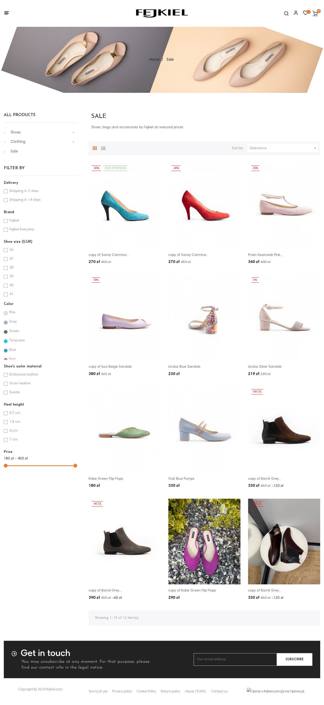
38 (11, 268)
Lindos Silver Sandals (265, 367)
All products (19, 115)
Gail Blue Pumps (181, 479)
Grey (13, 322)
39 (11, 276)
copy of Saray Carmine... (109, 255)
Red (12, 359)
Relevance (284, 148)
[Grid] (95, 147)
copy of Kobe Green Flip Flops (192, 590)
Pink (12, 312)
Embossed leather (23, 375)
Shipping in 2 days (24, 191)
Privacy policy (122, 691)
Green (14, 331)
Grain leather (20, 383)
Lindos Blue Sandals (184, 367)
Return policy (170, 691)
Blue (12, 350)
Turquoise (17, 340)
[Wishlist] (305, 14)
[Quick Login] (293, 13)
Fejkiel (14, 221)
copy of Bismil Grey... (264, 479)
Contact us (219, 691)
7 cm (13, 440)
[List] (103, 147)
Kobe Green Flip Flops (106, 479)
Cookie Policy (146, 691)
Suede (14, 392)
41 (11, 294)
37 (11, 259)
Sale (14, 151)
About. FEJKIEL (196, 691)
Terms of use (98, 691)
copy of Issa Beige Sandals (110, 367)
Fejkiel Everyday (21, 229)
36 (11, 250)
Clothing (18, 142)
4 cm (13, 431)
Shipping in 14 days (25, 200)
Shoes (16, 133)
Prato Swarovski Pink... (265, 255)
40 (11, 285)
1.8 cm (15, 422)
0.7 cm (15, 413)
